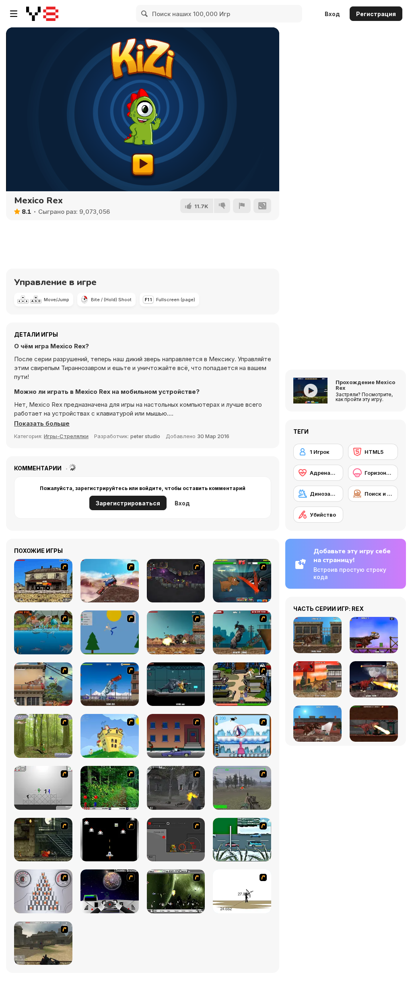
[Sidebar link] (14, 14)
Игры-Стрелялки (66, 436)
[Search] (145, 14)
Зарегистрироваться (128, 503)
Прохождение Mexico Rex (365, 385)
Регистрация (376, 13)
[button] (42, 423)
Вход (332, 13)
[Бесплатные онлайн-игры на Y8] (42, 13)
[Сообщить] (242, 206)
